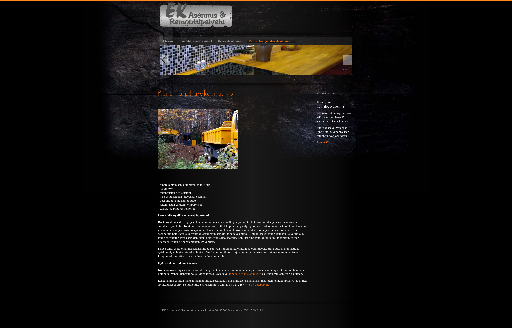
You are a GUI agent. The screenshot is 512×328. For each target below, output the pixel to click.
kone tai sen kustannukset (244, 273)
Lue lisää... (324, 142)
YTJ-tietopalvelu (259, 284)
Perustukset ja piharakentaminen (270, 41)
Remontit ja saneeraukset (195, 41)
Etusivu (168, 41)
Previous (165, 60)
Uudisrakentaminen (230, 41)
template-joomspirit (256, 324)
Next (347, 60)
